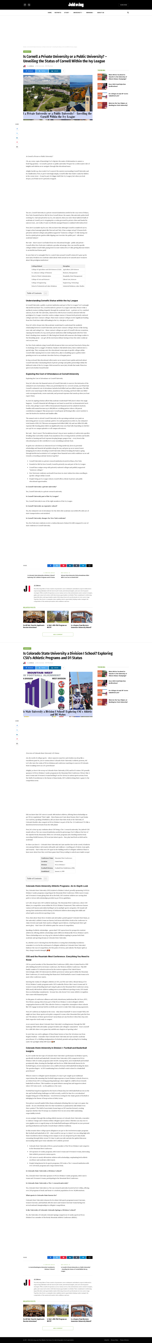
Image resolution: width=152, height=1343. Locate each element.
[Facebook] (17, 129)
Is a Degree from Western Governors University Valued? (81, 626)
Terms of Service (124, 1340)
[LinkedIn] (17, 138)
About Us (100, 12)
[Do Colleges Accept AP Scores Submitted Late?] (102, 96)
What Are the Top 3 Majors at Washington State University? (118, 104)
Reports (58, 12)
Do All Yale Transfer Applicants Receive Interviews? (33, 626)
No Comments (40, 66)
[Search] (128, 13)
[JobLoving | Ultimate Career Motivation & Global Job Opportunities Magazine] (76, 5)
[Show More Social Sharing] (63, 71)
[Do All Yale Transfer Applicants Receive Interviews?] (34, 617)
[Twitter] (17, 133)
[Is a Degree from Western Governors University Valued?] (82, 617)
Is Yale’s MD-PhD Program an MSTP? (57, 626)
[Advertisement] (76, 31)
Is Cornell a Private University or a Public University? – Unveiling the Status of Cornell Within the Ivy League (75, 1269)
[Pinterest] (17, 142)
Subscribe (123, 5)
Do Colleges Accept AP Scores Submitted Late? (118, 95)
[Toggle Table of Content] (44, 293)
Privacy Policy (114, 1340)
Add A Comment (58, 634)
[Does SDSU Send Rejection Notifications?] (102, 86)
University (77, 12)
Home (50, 12)
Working (89, 12)
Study (66, 12)
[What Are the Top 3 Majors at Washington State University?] (102, 105)
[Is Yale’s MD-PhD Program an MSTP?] (58, 617)
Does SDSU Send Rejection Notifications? (117, 85)
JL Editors (31, 66)
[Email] (17, 146)
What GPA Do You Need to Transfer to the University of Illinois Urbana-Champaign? (118, 77)
